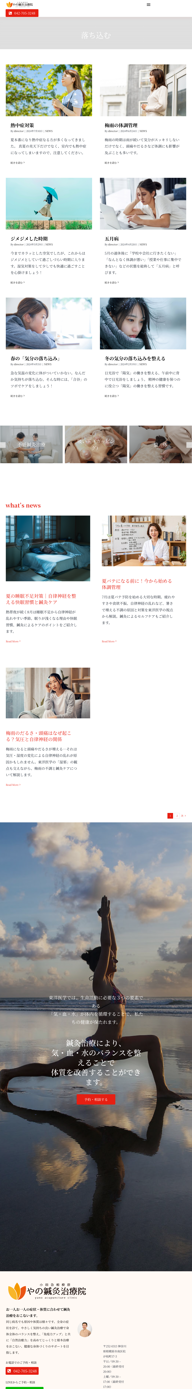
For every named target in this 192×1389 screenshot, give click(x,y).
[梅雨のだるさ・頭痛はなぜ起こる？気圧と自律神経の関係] (48, 693)
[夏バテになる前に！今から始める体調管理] (144, 541)
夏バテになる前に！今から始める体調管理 (144, 535)
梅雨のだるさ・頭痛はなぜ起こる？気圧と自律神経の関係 (48, 687)
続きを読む (16, 162)
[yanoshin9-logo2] (20, 3)
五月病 (143, 200)
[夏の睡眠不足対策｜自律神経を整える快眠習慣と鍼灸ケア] (48, 548)
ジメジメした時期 (49, 200)
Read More (12, 641)
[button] (3, 445)
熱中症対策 (49, 87)
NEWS (48, 131)
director (19, 131)
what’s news (23, 505)
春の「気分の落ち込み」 (49, 320)
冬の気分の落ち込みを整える (143, 320)
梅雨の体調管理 (143, 87)
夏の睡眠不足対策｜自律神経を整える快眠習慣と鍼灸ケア (48, 542)
